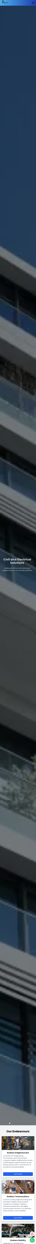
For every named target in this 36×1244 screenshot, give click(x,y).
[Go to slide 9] (22, 1123)
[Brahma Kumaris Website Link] (32, 1234)
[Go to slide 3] (11, 1123)
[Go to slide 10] (24, 1123)
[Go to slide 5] (15, 1123)
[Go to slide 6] (17, 1123)
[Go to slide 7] (18, 1123)
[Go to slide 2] (9, 1123)
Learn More (18, 1174)
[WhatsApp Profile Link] (32, 1240)
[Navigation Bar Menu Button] (33, 2)
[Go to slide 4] (13, 1123)
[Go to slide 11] (26, 1123)
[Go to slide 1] (7, 1123)
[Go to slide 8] (20, 1123)
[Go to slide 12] (28, 1123)
